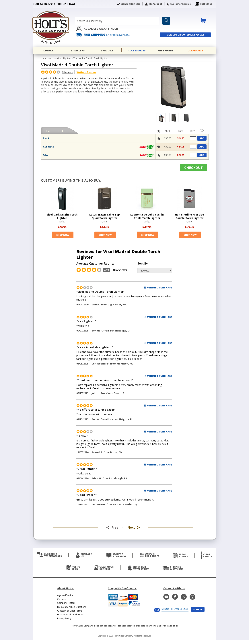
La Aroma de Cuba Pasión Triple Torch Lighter (147, 216)
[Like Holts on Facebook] (175, 597)
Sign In (125, 3)
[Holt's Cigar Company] (54, 27)
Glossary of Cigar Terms (69, 610)
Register (135, 3)
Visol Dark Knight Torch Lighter (61, 216)
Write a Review (86, 72)
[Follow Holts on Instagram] (192, 597)
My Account (155, 3)
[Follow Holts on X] (184, 597)
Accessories (55, 58)
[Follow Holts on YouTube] (166, 597)
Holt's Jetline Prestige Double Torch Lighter (189, 216)
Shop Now (62, 234)
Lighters (67, 58)
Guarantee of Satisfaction (70, 614)
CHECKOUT (193, 167)
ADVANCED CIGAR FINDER (101, 28)
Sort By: (143, 263)
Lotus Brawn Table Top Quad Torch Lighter (104, 216)
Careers (61, 599)
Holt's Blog (206, 3)
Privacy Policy (64, 618)
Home (44, 58)
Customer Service (180, 3)
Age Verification (65, 595)
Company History (66, 602)
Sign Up (198, 609)
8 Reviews (67, 72)
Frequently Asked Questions (71, 606)
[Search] (166, 21)
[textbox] (117, 21)
